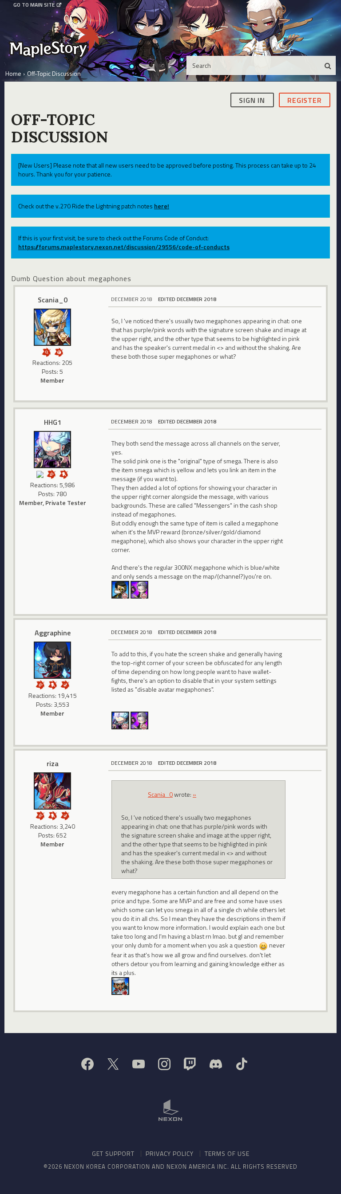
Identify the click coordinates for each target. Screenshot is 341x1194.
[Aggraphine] (52, 660)
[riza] (52, 791)
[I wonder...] (46, 351)
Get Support (113, 1153)
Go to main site (34, 5)
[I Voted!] (65, 684)
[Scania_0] (52, 327)
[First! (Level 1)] (58, 351)
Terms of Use (227, 1153)
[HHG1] (52, 449)
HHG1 (52, 422)
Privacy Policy (170, 1153)
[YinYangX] (120, 589)
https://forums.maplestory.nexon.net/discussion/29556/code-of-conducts (124, 246)
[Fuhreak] (139, 589)
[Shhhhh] (64, 473)
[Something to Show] (51, 473)
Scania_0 (52, 299)
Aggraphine (53, 632)
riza (53, 763)
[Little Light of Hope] (40, 473)
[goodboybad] (120, 985)
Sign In (252, 100)
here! (161, 206)
